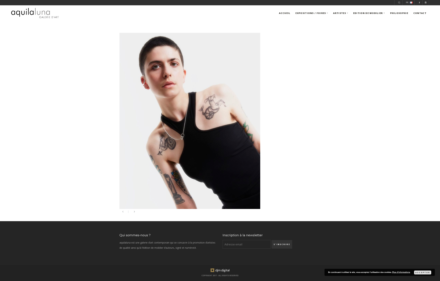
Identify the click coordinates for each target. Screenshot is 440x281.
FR (407, 2)
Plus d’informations (401, 272)
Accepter (422, 272)
